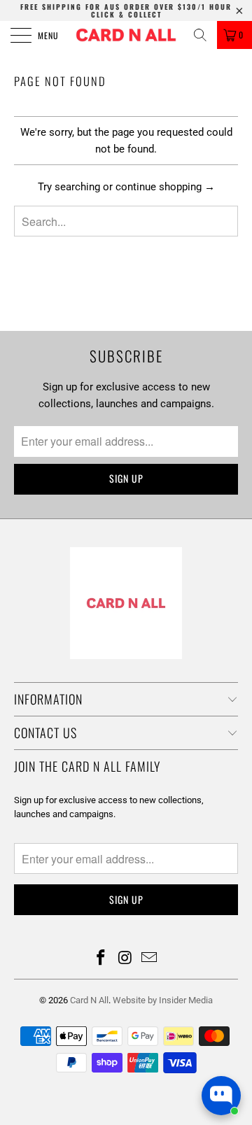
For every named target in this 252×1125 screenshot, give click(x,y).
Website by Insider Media (163, 1000)
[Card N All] (126, 35)
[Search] (200, 35)
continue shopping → (165, 187)
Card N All (89, 1000)
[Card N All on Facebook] (100, 959)
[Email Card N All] (149, 959)
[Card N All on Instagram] (125, 959)
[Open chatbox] (221, 1095)
